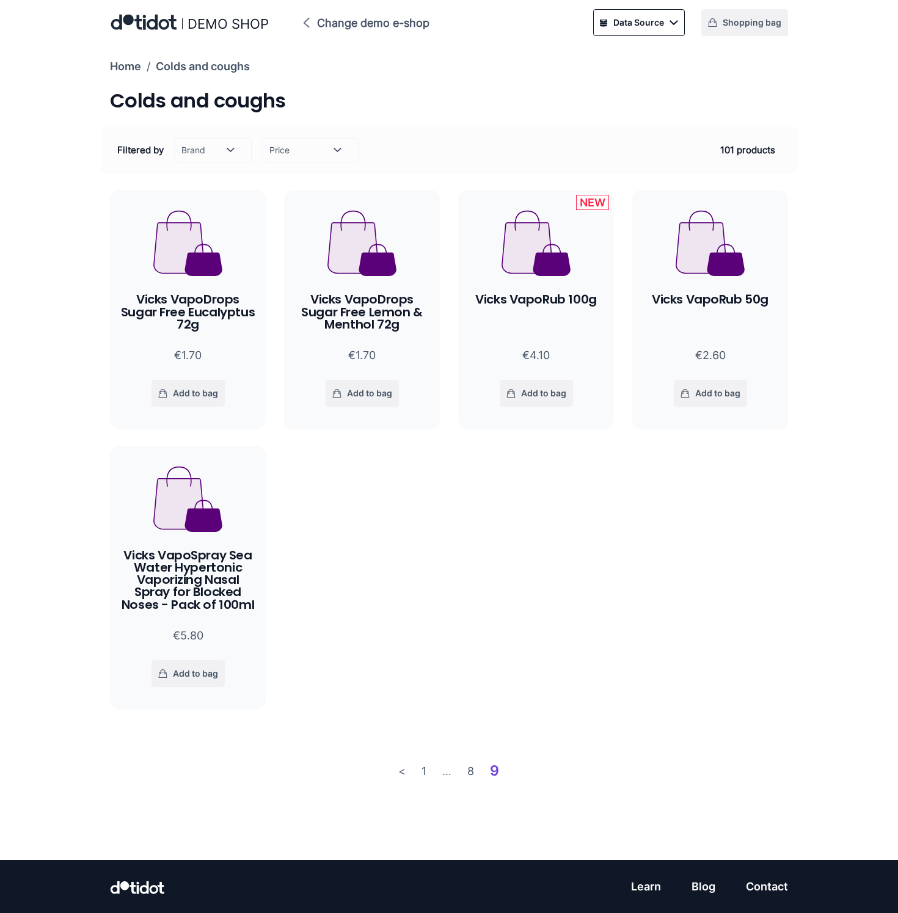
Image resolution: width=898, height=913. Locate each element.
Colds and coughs (203, 66)
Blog (703, 886)
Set (336, 163)
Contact (767, 886)
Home (125, 66)
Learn (646, 886)
